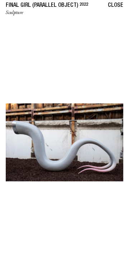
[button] (32, 139)
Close (115, 6)
